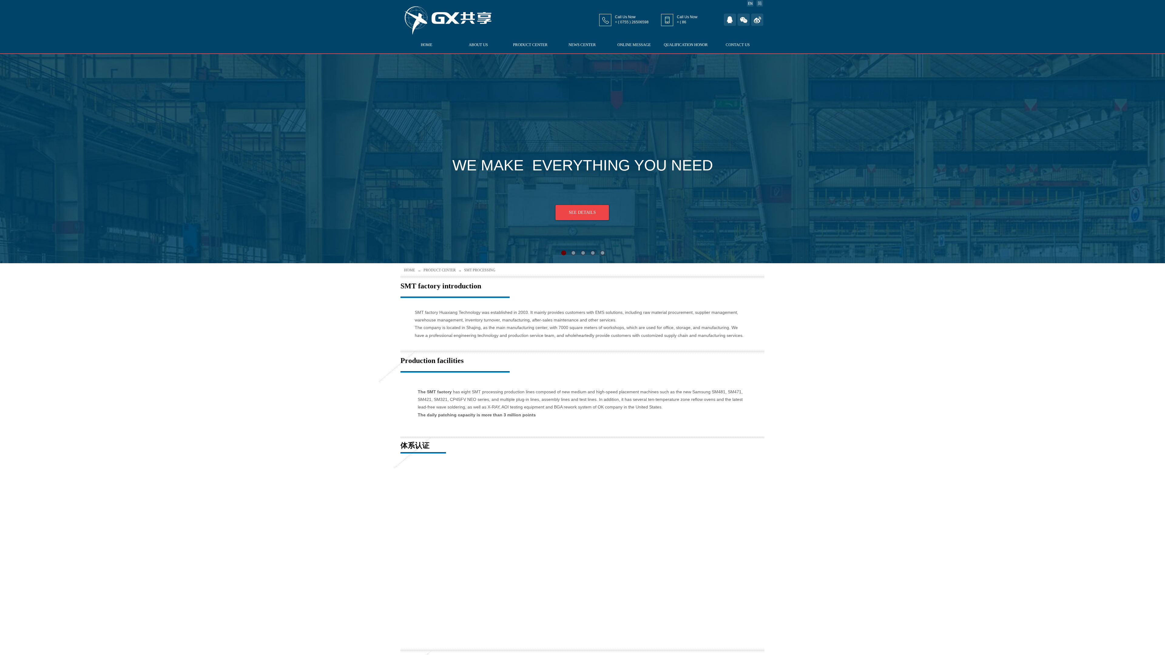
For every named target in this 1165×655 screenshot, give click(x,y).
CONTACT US (738, 44)
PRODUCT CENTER (530, 44)
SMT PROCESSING (479, 270)
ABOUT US (478, 44)
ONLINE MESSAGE (634, 44)
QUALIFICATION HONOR (686, 44)
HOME (426, 44)
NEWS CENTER (582, 44)
